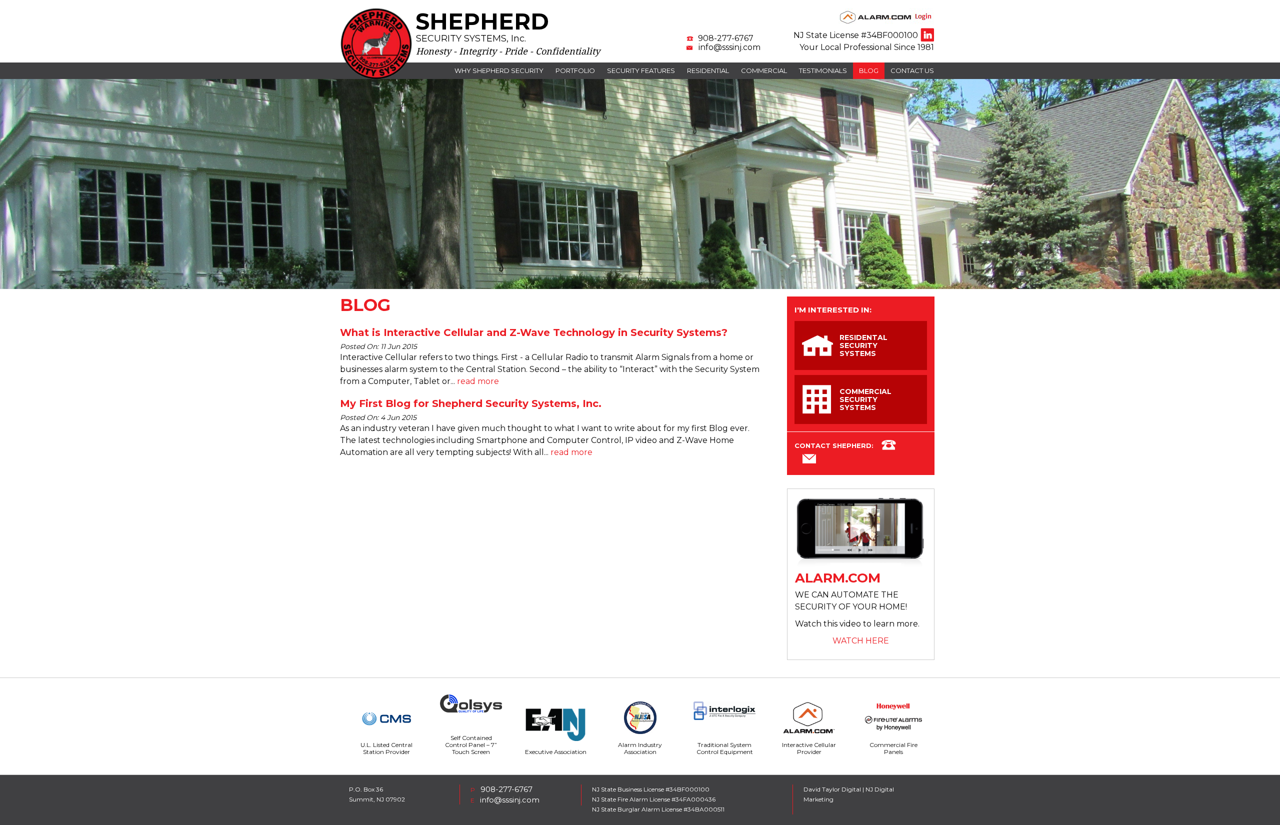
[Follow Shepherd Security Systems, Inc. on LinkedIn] (927, 35)
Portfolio (575, 70)
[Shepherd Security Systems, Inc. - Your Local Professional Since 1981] (376, 77)
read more (478, 381)
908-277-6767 (726, 38)
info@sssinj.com (729, 47)
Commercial (764, 70)
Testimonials (823, 70)
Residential (708, 70)
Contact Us (912, 70)
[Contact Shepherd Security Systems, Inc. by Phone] (888, 447)
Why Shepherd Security (499, 70)
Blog (868, 70)
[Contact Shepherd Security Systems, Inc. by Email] (809, 461)
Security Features (641, 70)
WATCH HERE (860, 641)
